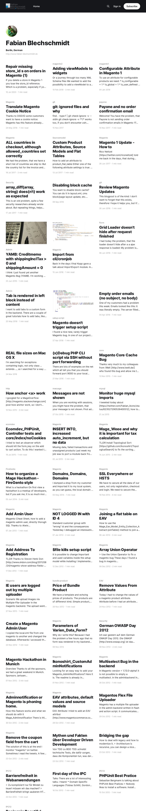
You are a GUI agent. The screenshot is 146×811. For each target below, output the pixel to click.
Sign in (117, 6)
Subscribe (131, 6)
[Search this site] (108, 6)
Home (36, 6)
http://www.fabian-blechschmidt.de (22, 54)
